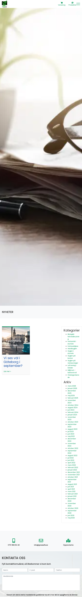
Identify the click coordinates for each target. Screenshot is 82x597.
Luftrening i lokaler (72, 366)
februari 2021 (73, 494)
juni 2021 (71, 487)
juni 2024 (71, 410)
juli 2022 (71, 458)
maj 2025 (71, 395)
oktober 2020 (73, 508)
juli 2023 (71, 431)
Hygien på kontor (71, 357)
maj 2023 (71, 436)
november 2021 (74, 475)
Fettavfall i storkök (72, 342)
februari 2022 (73, 467)
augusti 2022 (72, 455)
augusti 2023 (72, 429)
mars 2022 (72, 465)
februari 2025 (73, 398)
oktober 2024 (73, 405)
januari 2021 (72, 496)
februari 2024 (73, 412)
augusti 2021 (72, 484)
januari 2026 (72, 388)
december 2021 (74, 472)
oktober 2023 (73, 422)
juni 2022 (71, 460)
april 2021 (71, 489)
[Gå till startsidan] (4, 4)
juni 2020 (71, 515)
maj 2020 (71, 518)
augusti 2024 (73, 407)
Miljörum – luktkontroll (72, 371)
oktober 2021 (73, 477)
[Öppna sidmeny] (78, 4)
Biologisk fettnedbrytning (73, 336)
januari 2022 (72, 470)
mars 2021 (71, 491)
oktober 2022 (73, 448)
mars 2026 (72, 386)
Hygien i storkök (71, 352)
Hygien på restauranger (73, 361)
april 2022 (71, 463)
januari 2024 (72, 415)
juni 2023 (71, 434)
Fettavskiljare (73, 346)
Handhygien (72, 348)
